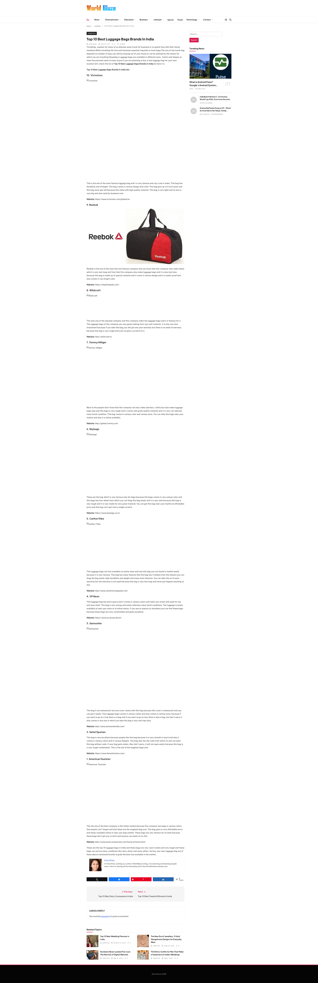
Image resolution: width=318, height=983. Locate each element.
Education (129, 19)
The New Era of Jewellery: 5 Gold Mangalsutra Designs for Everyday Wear (166, 939)
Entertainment (111, 19)
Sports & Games (206, 103)
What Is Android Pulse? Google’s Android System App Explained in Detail (202, 85)
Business (144, 19)
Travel (180, 20)
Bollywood (205, 114)
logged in (105, 916)
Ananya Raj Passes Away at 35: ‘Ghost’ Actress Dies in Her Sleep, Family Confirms (215, 110)
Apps (191, 89)
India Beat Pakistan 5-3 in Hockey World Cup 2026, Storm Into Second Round (214, 99)
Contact (207, 19)
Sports (170, 20)
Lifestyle (157, 19)
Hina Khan (93, 44)
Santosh (106, 943)
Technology (191, 19)
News (96, 19)
